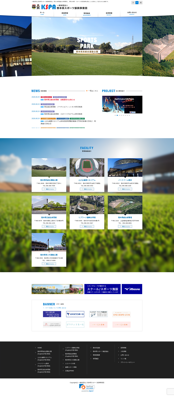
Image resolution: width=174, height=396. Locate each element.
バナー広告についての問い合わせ (55, 308)
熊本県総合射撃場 (71, 354)
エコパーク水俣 (70, 363)
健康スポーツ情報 (71, 367)
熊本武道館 (96, 348)
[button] (87, 388)
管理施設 (96, 358)
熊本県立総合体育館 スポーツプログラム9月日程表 (63, 114)
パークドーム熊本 (43, 363)
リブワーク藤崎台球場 (72, 348)
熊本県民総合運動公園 (45, 351)
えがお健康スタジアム (45, 357)
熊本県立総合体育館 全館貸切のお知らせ (59, 99)
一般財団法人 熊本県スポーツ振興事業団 (61, 7)
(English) (40, 354)
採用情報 (109, 13)
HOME (40, 348)
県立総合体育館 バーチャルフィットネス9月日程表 (63, 107)
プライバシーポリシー (128, 362)
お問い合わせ (131, 13)
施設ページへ (50, 189)
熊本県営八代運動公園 (72, 360)
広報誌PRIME (69, 371)
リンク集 (123, 358)
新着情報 (65, 13)
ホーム (43, 13)
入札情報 (123, 351)
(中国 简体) (46, 354)
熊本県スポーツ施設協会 (100, 351)
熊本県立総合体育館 (44, 369)
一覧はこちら (93, 91)
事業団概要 (96, 355)
